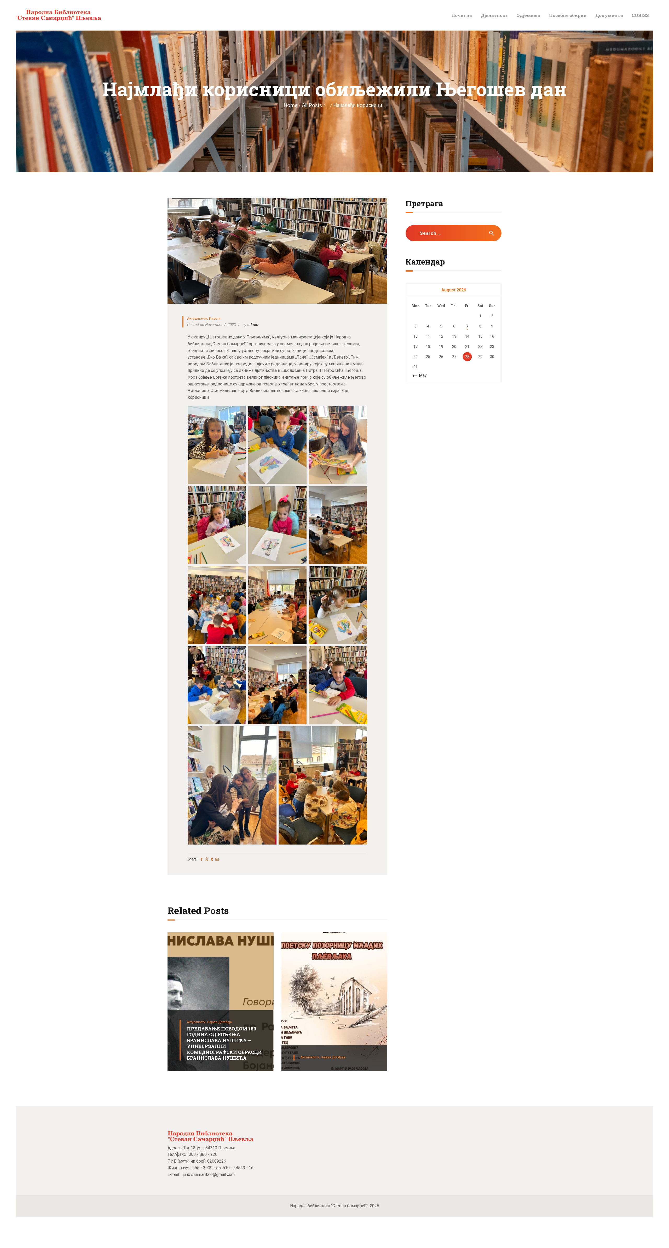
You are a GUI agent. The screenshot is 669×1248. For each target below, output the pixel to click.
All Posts (312, 105)
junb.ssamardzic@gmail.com (209, 1174)
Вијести (215, 318)
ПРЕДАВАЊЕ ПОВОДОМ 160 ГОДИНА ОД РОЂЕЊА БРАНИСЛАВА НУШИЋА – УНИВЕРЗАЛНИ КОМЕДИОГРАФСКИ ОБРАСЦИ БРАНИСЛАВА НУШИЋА (224, 1043)
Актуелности (197, 318)
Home (290, 105)
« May (421, 375)
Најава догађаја (219, 1022)
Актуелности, (197, 1022)
